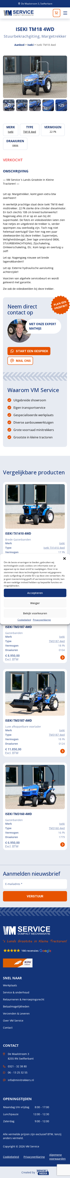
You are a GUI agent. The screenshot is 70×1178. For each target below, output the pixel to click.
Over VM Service (13, 1020)
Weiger (35, 603)
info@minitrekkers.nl (21, 1080)
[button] (64, 558)
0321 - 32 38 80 (17, 1066)
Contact (8, 1027)
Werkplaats (10, 985)
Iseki (30, 45)
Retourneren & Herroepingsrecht (23, 999)
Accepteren (35, 593)
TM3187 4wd (57, 641)
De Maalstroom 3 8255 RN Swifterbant (21, 1056)
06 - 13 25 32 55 (17, 1072)
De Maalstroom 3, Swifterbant (36, 3)
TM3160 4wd (57, 828)
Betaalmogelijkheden (16, 1006)
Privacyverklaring (42, 619)
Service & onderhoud (16, 992)
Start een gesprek (32, 351)
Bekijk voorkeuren (35, 613)
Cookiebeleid (24, 619)
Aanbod (19, 45)
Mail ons (23, 361)
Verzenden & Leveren (16, 1013)
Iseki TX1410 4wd (54, 547)
